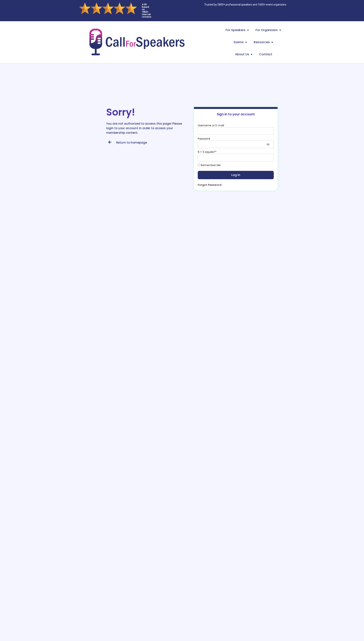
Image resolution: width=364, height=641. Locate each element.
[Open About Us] (251, 54)
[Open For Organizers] (280, 30)
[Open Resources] (272, 42)
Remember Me (210, 165)
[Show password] (268, 144)
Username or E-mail (211, 125)
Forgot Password (209, 185)
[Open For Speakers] (247, 30)
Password (204, 139)
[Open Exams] (246, 42)
